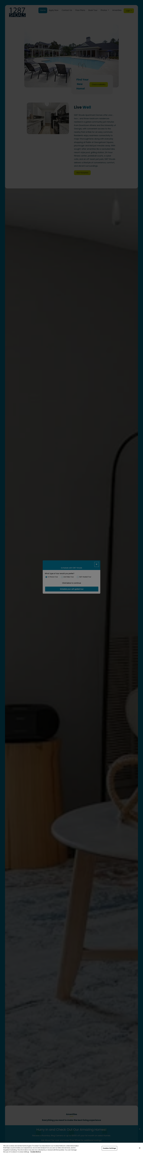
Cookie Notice (35, 1152)
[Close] (139, 1148)
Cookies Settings (109, 1148)
